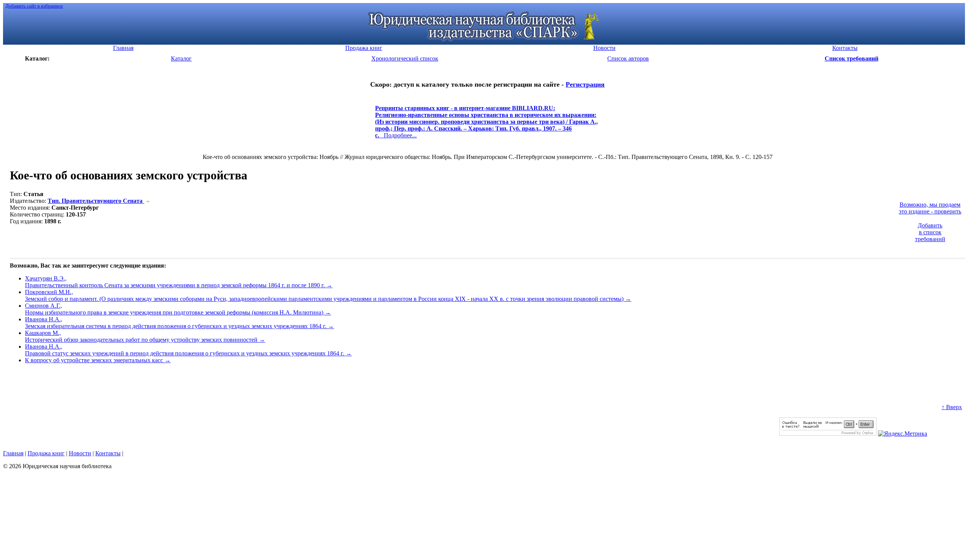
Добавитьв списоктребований (930, 232)
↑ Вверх (952, 407)
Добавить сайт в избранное (34, 6)
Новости (80, 453)
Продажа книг (46, 453)
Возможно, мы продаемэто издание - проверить (930, 208)
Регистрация (585, 84)
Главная (13, 453)
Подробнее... (486, 125)
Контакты (108, 453)
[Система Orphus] (827, 433)
